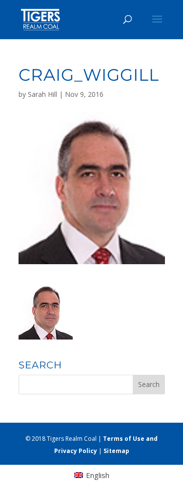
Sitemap (116, 451)
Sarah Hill (42, 94)
